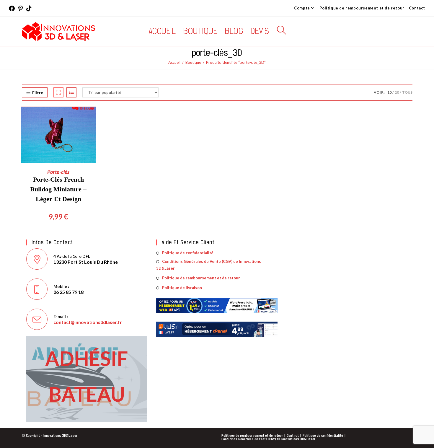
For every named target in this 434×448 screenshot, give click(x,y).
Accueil (174, 62)
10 (389, 92)
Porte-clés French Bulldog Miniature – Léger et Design (58, 189)
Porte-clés (58, 172)
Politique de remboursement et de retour (361, 8)
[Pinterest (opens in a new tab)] (21, 8)
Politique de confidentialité (187, 252)
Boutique (193, 62)
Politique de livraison (182, 287)
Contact (417, 8)
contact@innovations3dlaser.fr (87, 322)
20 (397, 92)
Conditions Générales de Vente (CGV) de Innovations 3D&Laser (208, 265)
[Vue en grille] (58, 92)
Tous (407, 92)
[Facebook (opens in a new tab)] (13, 8)
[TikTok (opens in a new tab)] (29, 8)
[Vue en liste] (71, 92)
